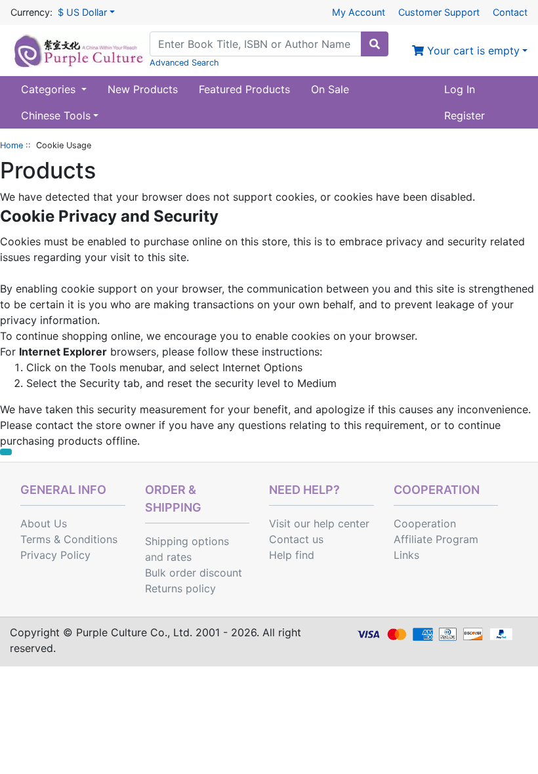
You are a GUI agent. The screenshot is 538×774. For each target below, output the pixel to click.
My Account (358, 12)
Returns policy (180, 588)
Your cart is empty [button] (472, 50)
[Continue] (6, 452)
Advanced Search (184, 63)
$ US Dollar (82, 12)
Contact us (296, 539)
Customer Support (439, 12)
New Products (143, 89)
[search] (374, 43)
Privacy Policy (55, 554)
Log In (459, 89)
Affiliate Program (436, 539)
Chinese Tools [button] (56, 115)
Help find (291, 554)
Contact (510, 12)
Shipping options (187, 541)
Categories (50, 89)
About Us (43, 523)
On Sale (330, 89)
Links (406, 554)
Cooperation (425, 523)
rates (179, 556)
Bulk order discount (193, 572)
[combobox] (256, 43)
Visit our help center (319, 523)
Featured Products (244, 89)
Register (464, 115)
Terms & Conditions (68, 539)
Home (11, 145)
